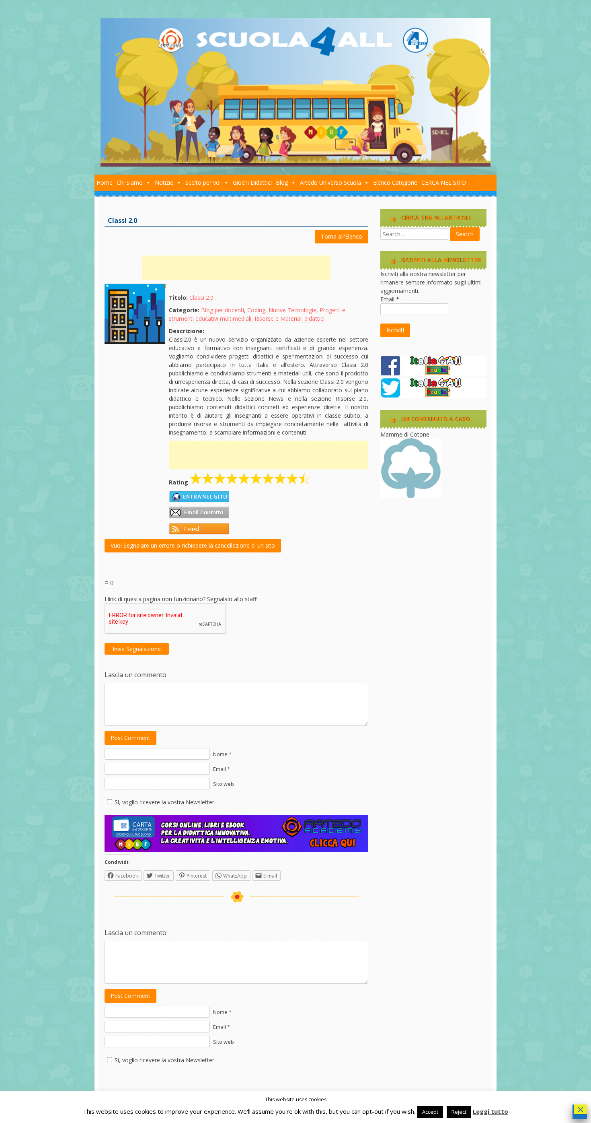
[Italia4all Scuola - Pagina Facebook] (433, 373)
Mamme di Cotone (404, 434)
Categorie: (184, 310)
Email (389, 299)
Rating (178, 482)
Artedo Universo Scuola (330, 182)
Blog (282, 182)
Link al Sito (199, 496)
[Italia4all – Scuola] (295, 164)
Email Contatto (199, 513)
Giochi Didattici (252, 182)
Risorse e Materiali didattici (289, 318)
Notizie (164, 182)
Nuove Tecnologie (292, 310)
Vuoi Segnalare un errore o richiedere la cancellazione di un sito (193, 545)
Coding (256, 310)
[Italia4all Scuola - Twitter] (433, 396)
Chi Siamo (130, 182)
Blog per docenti (222, 310)
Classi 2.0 (201, 297)
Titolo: (178, 297)
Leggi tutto (490, 1111)
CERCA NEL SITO (443, 182)
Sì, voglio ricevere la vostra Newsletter (164, 802)
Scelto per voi (203, 182)
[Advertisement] (236, 268)
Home (104, 182)
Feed (199, 529)
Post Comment (130, 738)
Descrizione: (186, 331)
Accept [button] (430, 1111)
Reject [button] (458, 1111)
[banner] (236, 850)
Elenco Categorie (395, 182)
